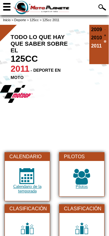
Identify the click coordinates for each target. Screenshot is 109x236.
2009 (96, 29)
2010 (96, 37)
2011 (96, 45)
